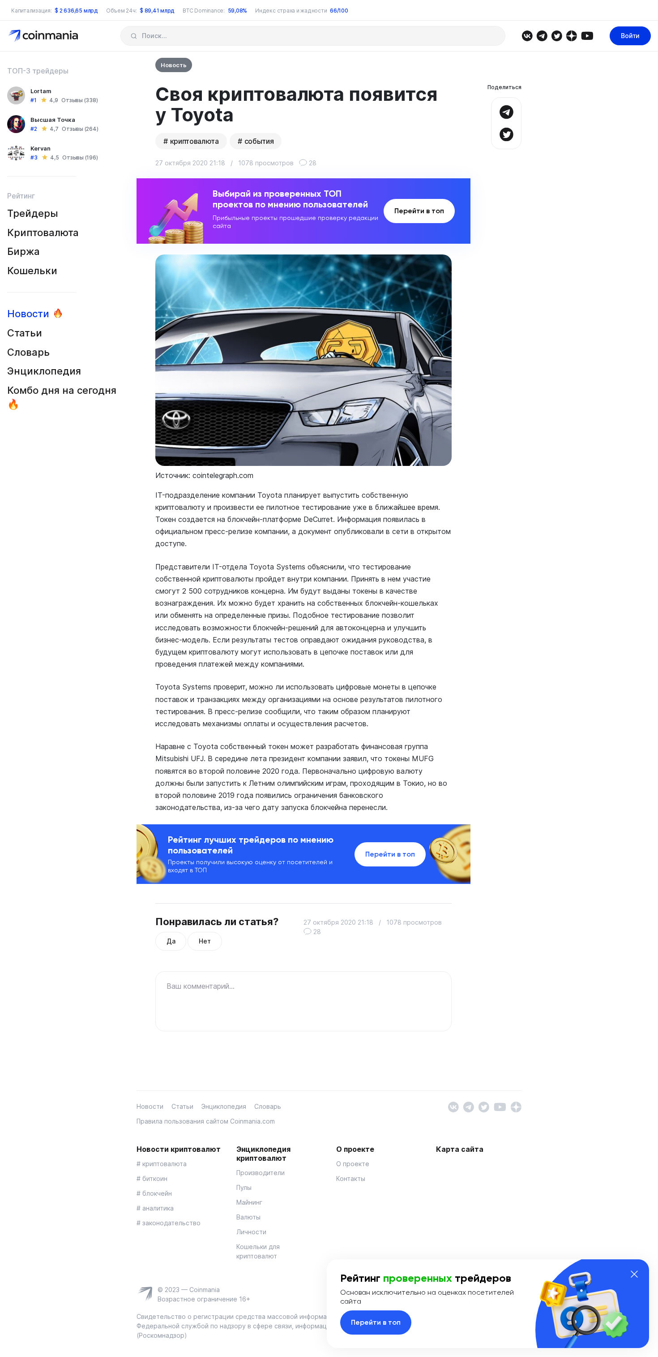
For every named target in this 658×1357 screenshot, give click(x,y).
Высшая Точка (52, 119)
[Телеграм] (541, 35)
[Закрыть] (634, 1274)
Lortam (40, 91)
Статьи (24, 333)
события (259, 141)
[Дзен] (571, 35)
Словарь (28, 352)
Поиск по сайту (133, 36)
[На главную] (44, 35)
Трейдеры (32, 213)
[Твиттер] (556, 35)
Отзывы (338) (79, 100)
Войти (630, 35)
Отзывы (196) (80, 157)
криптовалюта (194, 141)
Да (171, 941)
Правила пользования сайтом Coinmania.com (206, 1121)
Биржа (23, 251)
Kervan (40, 148)
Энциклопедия (44, 371)
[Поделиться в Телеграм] (506, 111)
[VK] (527, 35)
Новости (28, 313)
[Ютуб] (587, 35)
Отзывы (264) (80, 128)
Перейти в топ (419, 211)
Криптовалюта (43, 232)
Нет (204, 941)
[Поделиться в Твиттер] (506, 133)
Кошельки (32, 270)
